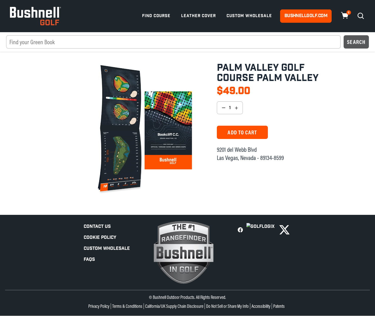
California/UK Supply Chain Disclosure (174, 306)
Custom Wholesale (249, 16)
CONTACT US (97, 226)
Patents (279, 306)
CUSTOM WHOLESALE (107, 248)
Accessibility (261, 306)
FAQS (89, 259)
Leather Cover (198, 16)
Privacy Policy (98, 306)
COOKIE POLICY (100, 237)
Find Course (156, 16)
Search (356, 41)
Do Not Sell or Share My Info (227, 306)
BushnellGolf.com (305, 16)
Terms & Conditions (127, 306)
